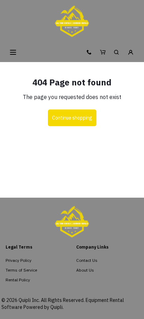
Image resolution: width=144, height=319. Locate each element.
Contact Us (87, 260)
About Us (85, 270)
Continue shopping (72, 118)
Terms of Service (21, 270)
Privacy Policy (18, 260)
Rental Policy (18, 279)
